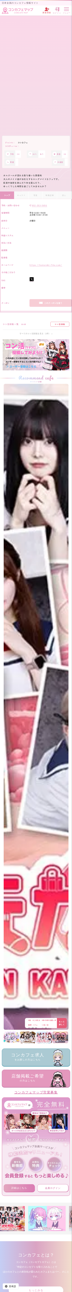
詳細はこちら (19, 1188)
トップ (7, 195)
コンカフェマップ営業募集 (36, 1092)
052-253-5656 (39, 205)
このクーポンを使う (53, 302)
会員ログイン (53, 1188)
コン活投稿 (60, 324)
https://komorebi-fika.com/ (46, 265)
